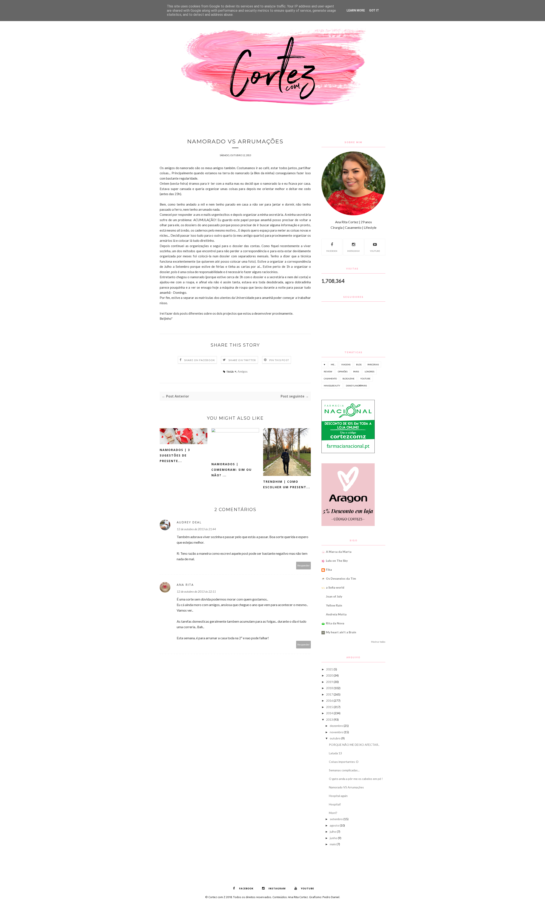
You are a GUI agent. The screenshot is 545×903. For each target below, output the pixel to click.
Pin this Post (279, 360)
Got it (374, 10)
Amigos (243, 371)
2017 (329, 694)
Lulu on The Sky (337, 560)
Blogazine (348, 378)
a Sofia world (335, 587)
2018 (329, 688)
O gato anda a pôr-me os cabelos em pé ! (356, 779)
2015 (329, 707)
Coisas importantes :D (344, 761)
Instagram (353, 251)
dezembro (336, 725)
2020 (329, 675)
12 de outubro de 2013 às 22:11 (196, 591)
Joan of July (334, 596)
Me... (333, 364)
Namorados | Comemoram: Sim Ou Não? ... (231, 469)
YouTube (375, 251)
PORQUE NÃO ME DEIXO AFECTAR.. (354, 744)
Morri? (333, 813)
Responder (303, 565)
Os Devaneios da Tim (341, 578)
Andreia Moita (336, 614)
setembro (336, 819)
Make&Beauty (332, 385)
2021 (329, 669)
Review (328, 371)
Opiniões (342, 371)
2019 (329, 682)
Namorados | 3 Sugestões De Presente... (175, 455)
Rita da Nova (335, 623)
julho (333, 831)
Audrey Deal (189, 522)
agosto (334, 825)
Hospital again (338, 796)
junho (333, 838)
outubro (335, 738)
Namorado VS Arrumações (346, 787)
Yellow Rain (334, 605)
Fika (329, 569)
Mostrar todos (378, 642)
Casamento (330, 378)
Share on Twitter (242, 360)
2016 (329, 700)
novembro (336, 732)
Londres (369, 371)
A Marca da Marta (338, 551)
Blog (359, 364)
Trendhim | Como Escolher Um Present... (286, 484)
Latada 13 (335, 753)
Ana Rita (185, 585)
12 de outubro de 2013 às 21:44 (196, 529)
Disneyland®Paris (356, 385)
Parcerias (373, 364)
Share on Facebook (199, 360)
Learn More (356, 10)
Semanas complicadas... (344, 770)
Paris (356, 371)
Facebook (331, 251)
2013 (329, 719)
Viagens (345, 364)
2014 (329, 713)
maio (333, 844)
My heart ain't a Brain (341, 632)
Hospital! (335, 804)
